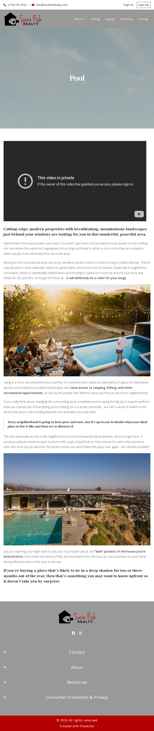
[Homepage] (23, 19)
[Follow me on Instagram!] (80, 633)
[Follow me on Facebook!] (73, 633)
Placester (87, 726)
